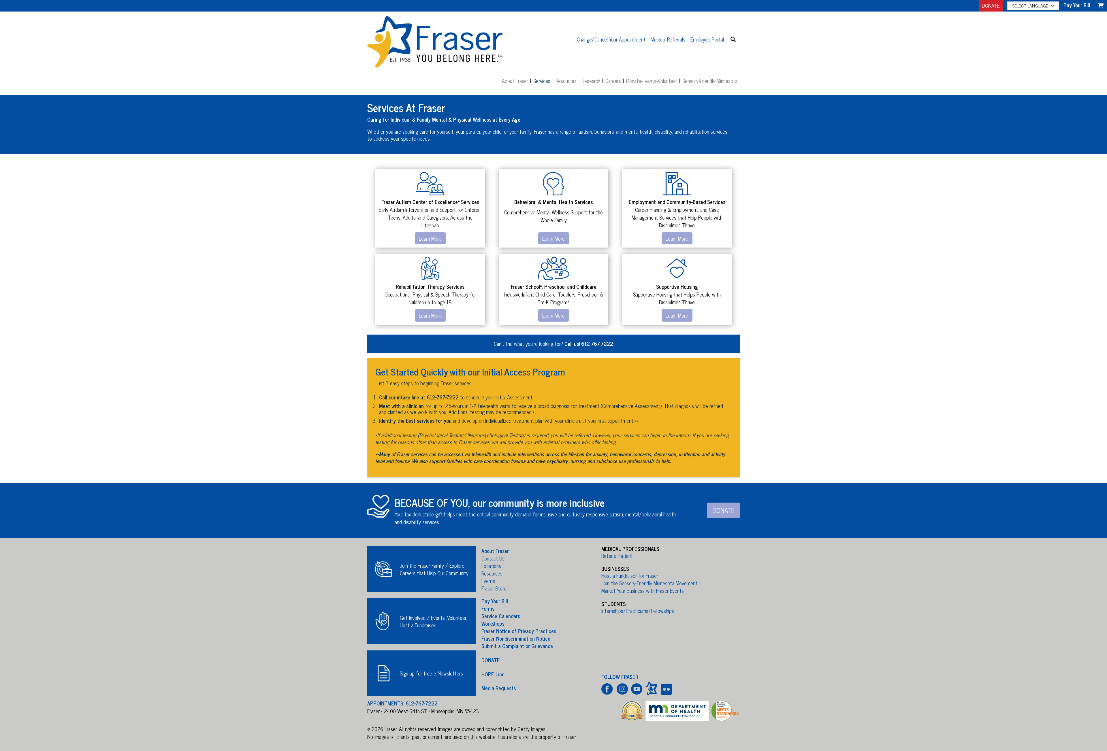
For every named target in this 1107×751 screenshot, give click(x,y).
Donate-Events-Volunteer (651, 80)
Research (591, 80)
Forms (487, 608)
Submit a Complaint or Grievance (517, 645)
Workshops (492, 623)
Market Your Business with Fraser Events (642, 590)
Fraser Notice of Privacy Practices (518, 631)
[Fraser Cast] (651, 688)
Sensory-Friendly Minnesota (709, 80)
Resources (566, 80)
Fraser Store (494, 588)
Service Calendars (500, 616)
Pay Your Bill (494, 601)
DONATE (991, 5)
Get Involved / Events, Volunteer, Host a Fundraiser (433, 621)
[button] (733, 39)
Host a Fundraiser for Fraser (629, 575)
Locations (491, 565)
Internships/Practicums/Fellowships (637, 610)
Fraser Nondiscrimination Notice (515, 638)
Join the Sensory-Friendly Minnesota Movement (649, 583)
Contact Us (492, 558)
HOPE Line (492, 673)
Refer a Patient (617, 555)
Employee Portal (707, 39)
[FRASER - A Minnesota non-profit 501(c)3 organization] (435, 39)
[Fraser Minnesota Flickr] (665, 688)
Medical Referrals (668, 39)
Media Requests (498, 688)
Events (488, 580)
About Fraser (515, 80)
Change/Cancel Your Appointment (611, 39)
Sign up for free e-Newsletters (431, 673)
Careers (613, 80)
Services (541, 80)
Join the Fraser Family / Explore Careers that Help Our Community (434, 569)
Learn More (430, 238)
